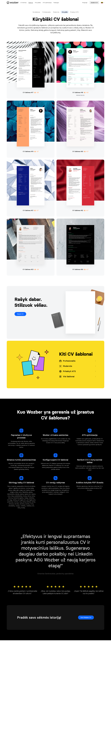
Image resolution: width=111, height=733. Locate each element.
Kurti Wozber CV (86, 617)
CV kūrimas (23, 2)
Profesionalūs (46, 12)
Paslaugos (56, 2)
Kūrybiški (65, 12)
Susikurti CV (94, 2)
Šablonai (30, 2)
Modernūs (56, 12)
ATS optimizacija (47, 2)
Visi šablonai (36, 12)
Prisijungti (84, 2)
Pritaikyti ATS (74, 12)
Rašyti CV (20, 314)
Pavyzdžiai (38, 2)
